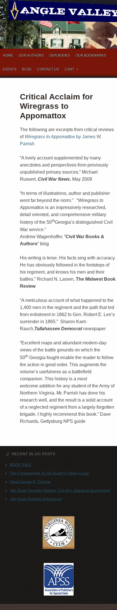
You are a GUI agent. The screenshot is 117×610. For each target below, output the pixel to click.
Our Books (59, 55)
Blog (27, 69)
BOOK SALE (21, 465)
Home (8, 55)
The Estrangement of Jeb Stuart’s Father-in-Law (49, 473)
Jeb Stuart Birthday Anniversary (36, 499)
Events (9, 69)
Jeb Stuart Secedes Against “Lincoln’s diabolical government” (60, 491)
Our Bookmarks (91, 55)
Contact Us (48, 69)
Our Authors (31, 55)
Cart (68, 70)
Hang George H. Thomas (30, 482)
